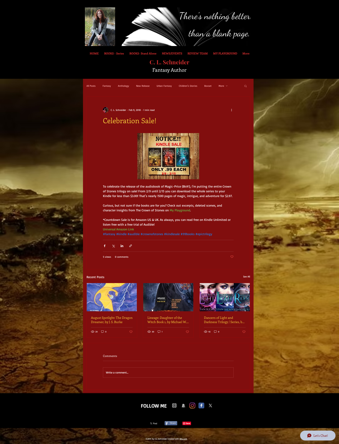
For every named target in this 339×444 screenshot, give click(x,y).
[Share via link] (130, 245)
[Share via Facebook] (104, 245)
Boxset (208, 85)
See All (246, 276)
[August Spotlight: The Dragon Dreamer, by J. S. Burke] (112, 297)
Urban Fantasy (164, 85)
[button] (245, 85)
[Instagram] (192, 405)
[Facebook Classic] (201, 405)
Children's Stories (188, 85)
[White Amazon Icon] (183, 405)
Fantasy (107, 85)
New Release (143, 85)
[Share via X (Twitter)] (113, 245)
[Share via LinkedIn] (122, 245)
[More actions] (231, 110)
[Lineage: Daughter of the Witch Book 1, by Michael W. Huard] (168, 297)
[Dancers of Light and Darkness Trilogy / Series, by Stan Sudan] (225, 297)
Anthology (123, 85)
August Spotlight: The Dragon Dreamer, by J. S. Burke (112, 320)
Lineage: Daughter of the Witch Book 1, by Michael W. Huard (166, 320)
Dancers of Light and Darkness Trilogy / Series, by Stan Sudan (224, 320)
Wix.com (183, 438)
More (221, 85)
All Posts (91, 85)
